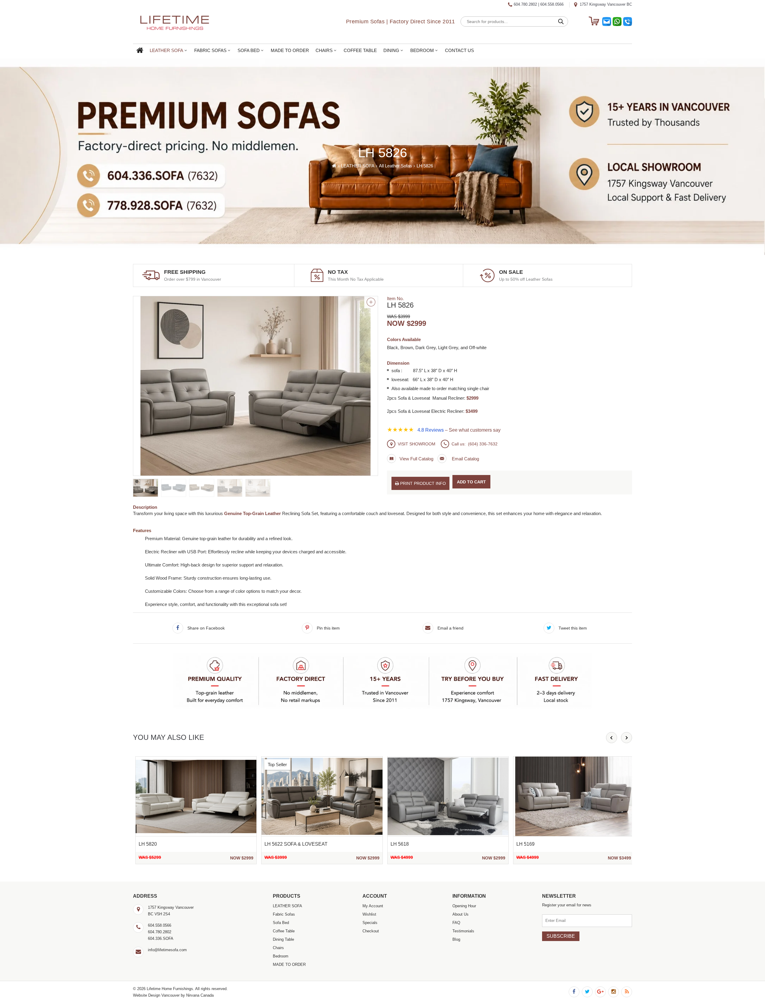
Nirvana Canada (200, 995)
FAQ (456, 922)
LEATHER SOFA (166, 50)
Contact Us (459, 50)
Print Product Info (422, 483)
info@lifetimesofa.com (167, 950)
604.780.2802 (525, 4)
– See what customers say (459, 430)
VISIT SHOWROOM (416, 444)
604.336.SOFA (160, 938)
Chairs (324, 50)
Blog (456, 939)
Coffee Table (360, 50)
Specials (369, 922)
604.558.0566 (552, 4)
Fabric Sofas (210, 50)
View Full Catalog (416, 458)
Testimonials (463, 931)
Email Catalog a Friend (458, 458)
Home (139, 50)
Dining (391, 50)
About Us (460, 914)
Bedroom (422, 50)
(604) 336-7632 (483, 444)
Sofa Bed (249, 50)
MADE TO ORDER (290, 50)
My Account (372, 906)
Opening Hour (464, 906)
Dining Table (283, 939)
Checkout (370, 931)
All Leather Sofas (395, 165)
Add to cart (471, 481)
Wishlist (369, 914)
